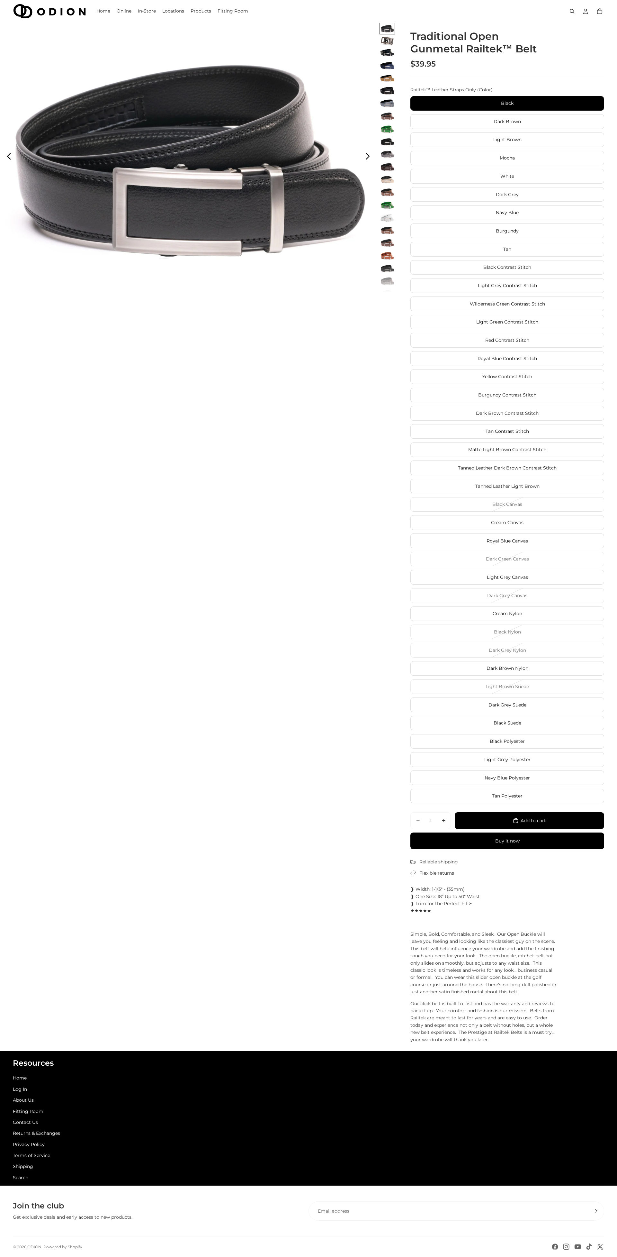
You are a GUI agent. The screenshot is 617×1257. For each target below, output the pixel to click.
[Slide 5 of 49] (387, 78)
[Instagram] (566, 1247)
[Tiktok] (589, 1247)
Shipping (23, 1166)
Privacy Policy (29, 1144)
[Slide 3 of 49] (387, 53)
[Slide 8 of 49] (387, 116)
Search (20, 1177)
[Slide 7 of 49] (387, 103)
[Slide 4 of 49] (387, 65)
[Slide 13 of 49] (387, 180)
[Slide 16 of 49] (387, 218)
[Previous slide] (7, 157)
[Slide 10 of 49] (387, 142)
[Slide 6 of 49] (387, 91)
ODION (34, 1246)
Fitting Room (28, 1111)
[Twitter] (600, 1247)
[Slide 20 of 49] (387, 268)
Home (20, 1078)
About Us (23, 1100)
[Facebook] (555, 1247)
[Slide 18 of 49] (387, 243)
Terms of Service (31, 1155)
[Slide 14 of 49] (387, 192)
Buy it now (507, 841)
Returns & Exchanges (36, 1133)
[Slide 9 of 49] (387, 129)
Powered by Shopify (62, 1246)
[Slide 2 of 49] (387, 40)
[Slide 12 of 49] (387, 167)
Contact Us (25, 1122)
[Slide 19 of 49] (387, 255)
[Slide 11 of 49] (387, 154)
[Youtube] (578, 1247)
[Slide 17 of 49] (387, 230)
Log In (20, 1089)
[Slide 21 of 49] (387, 281)
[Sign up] (594, 1211)
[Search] (572, 11)
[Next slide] (369, 157)
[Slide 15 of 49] (387, 205)
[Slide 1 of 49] (387, 28)
